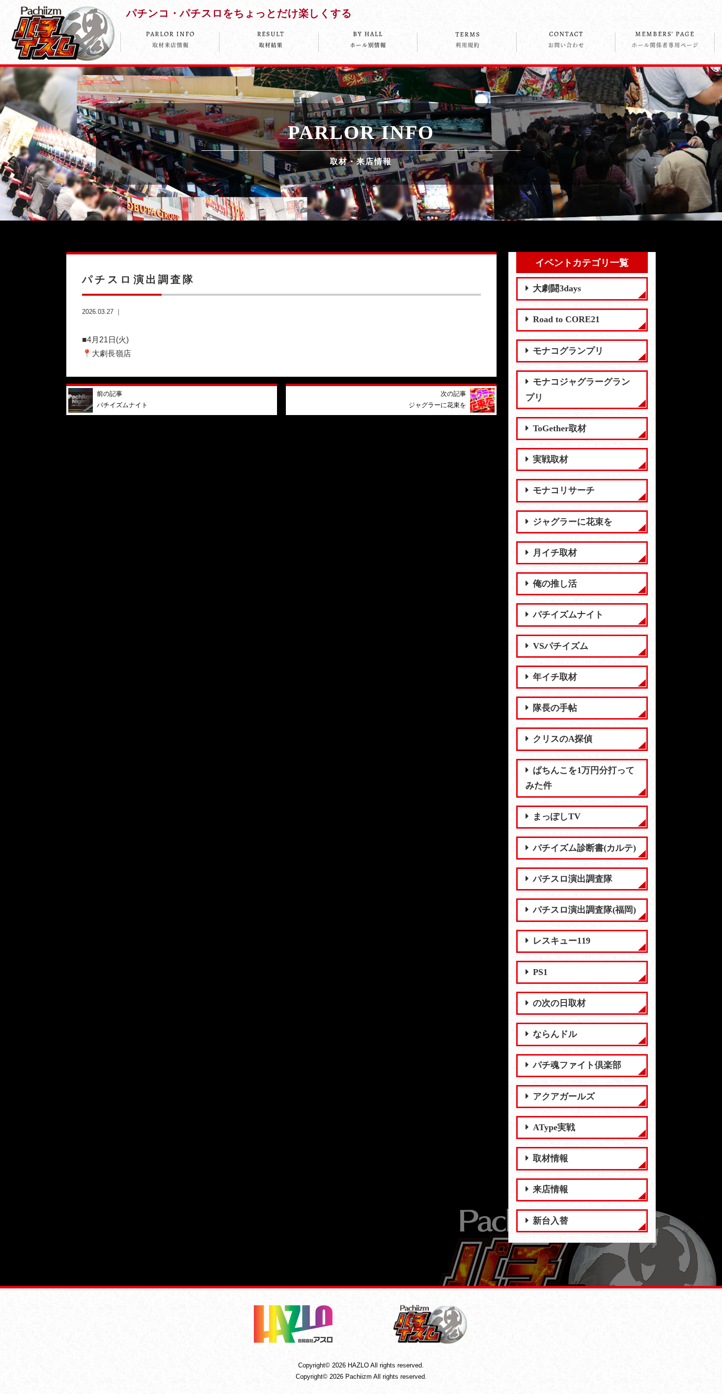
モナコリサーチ (564, 490)
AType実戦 (554, 1127)
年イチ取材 (555, 677)
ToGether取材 (559, 428)
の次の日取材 (559, 1003)
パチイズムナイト (568, 614)
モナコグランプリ (568, 351)
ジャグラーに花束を (572, 522)
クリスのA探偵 (562, 739)
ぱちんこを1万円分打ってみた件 (580, 778)
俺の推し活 (555, 583)
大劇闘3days (557, 288)
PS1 (540, 972)
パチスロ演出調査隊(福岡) (584, 910)
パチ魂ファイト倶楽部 (577, 1065)
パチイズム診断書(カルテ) (584, 848)
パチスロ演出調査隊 (572, 879)
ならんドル (555, 1034)
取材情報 (550, 1158)
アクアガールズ (564, 1096)
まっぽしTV (557, 816)
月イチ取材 (555, 553)
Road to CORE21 (566, 319)
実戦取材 (550, 459)
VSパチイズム (560, 646)
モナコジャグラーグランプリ (578, 389)
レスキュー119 (561, 941)
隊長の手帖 (555, 708)
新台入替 (550, 1221)
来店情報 (550, 1189)
